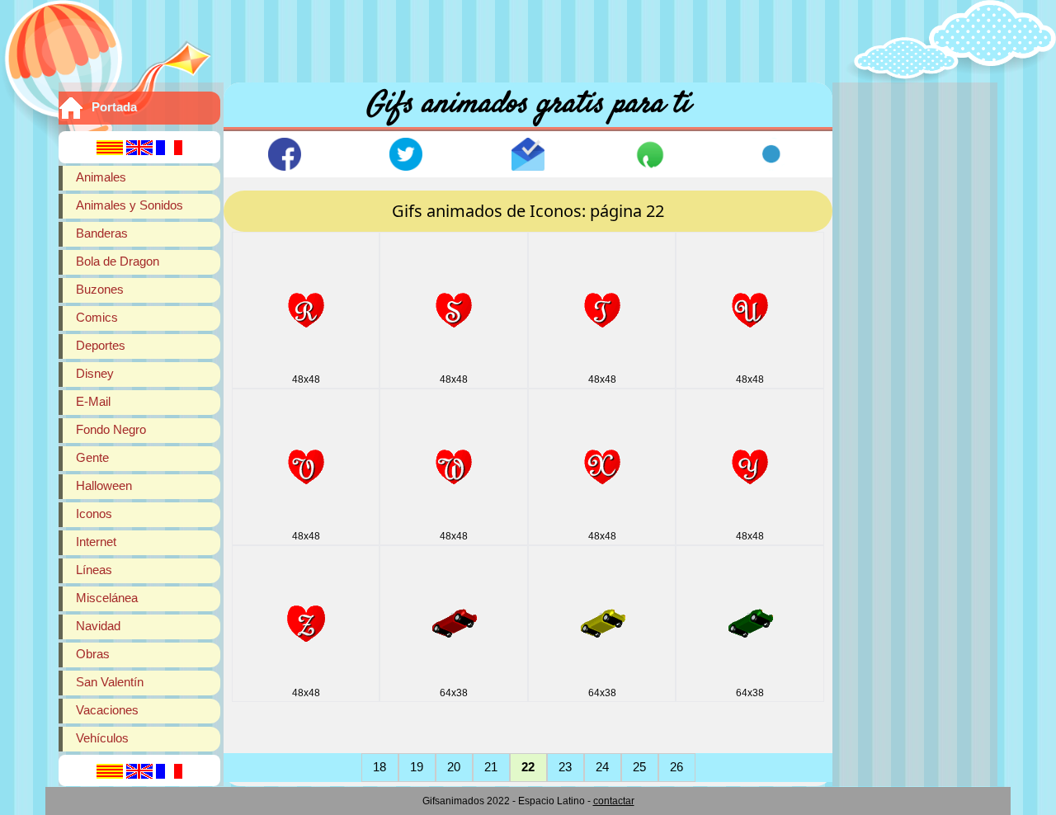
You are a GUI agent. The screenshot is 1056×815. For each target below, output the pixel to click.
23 (565, 767)
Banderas (102, 233)
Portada (114, 107)
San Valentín (110, 682)
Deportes (100, 345)
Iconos (94, 513)
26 (676, 767)
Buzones (100, 289)
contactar (613, 801)
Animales (101, 177)
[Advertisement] (528, 37)
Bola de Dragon (117, 261)
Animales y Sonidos (129, 205)
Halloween (104, 485)
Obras (93, 654)
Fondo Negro (111, 429)
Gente (92, 457)
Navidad (98, 626)
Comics (97, 317)
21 (490, 767)
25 (639, 767)
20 (453, 767)
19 (416, 767)
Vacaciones (107, 710)
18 (379, 767)
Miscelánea (107, 598)
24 (602, 767)
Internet (96, 542)
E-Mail (93, 401)
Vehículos (102, 738)
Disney (95, 373)
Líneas (94, 570)
